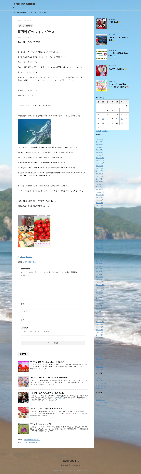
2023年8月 (99, 232)
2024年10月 (100, 195)
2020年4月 (99, 338)
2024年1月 (99, 219)
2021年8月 (99, 295)
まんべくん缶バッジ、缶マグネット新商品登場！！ (50, 377)
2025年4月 (99, 179)
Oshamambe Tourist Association (70, 465)
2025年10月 (100, 163)
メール (24, 312)
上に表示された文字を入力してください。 (35, 331)
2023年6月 (99, 237)
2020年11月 (100, 319)
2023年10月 (100, 226)
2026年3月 (99, 152)
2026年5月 (99, 147)
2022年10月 (100, 258)
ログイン (99, 397)
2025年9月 (99, 166)
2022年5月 (99, 271)
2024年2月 (99, 216)
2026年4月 (99, 150)
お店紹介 (99, 378)
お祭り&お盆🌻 (115, 22)
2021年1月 (99, 314)
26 (112, 123)
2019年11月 (100, 351)
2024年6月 (99, 205)
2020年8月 (99, 327)
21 (121, 119)
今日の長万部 (100, 386)
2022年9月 (99, 261)
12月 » (105, 131)
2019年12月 (100, 348)
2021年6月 (99, 301)
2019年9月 (99, 356)
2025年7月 (99, 171)
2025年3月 (99, 182)
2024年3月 (99, 213)
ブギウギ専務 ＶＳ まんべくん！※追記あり (47, 362)
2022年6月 (99, 269)
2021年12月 (100, 285)
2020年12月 (100, 316)
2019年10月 (100, 353)
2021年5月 (99, 303)
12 (112, 114)
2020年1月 (99, 345)
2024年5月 (99, 208)
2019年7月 (99, 361)
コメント (25, 276)
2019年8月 (99, 359)
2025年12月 (100, 158)
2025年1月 (99, 187)
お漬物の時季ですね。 (32, 440)
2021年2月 (99, 311)
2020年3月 (99, 340)
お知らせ (22, 257)
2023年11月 (100, 224)
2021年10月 (100, 290)
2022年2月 (99, 279)
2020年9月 (99, 324)
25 (107, 123)
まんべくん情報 (101, 383)
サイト (23, 320)
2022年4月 (99, 274)
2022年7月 (99, 266)
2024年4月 (99, 211)
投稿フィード (100, 400)
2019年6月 (99, 364)
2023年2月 (99, 248)
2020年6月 (99, 332)
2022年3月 (99, 277)
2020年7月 (99, 330)
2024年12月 (100, 189)
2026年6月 (99, 144)
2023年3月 (99, 245)
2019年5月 (99, 367)
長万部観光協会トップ (21, 12)
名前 (23, 304)
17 (103, 119)
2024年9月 (99, 197)
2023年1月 (99, 250)
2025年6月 (99, 174)
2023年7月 (99, 234)
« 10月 (98, 131)
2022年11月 (100, 256)
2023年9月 (99, 229)
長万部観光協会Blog (24, 3)
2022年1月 (99, 282)
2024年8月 (99, 200)
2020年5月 (99, 335)
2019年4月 (99, 369)
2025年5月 (99, 176)
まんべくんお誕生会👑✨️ (119, 69)
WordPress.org (101, 405)
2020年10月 (100, 322)
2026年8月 (99, 139)
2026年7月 (99, 142)
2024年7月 (99, 203)
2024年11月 (100, 192)
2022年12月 (100, 253)
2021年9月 (99, 293)
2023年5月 (99, 240)
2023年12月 (100, 221)
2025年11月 (100, 160)
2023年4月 (99, 242)
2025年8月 (99, 168)
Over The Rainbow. (31, 442)
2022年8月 (99, 263)
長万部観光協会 (30, 262)
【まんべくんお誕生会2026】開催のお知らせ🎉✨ (119, 86)
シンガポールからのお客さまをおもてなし (47, 393)
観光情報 (29, 257)
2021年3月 (99, 308)
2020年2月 (99, 343)
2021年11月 (100, 287)
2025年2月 (99, 184)
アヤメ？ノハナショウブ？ (40, 424)
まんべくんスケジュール (38, 12)
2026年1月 (99, 155)
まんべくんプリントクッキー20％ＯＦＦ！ (47, 409)
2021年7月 (99, 298)
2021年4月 (99, 306)
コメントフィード (102, 402)
